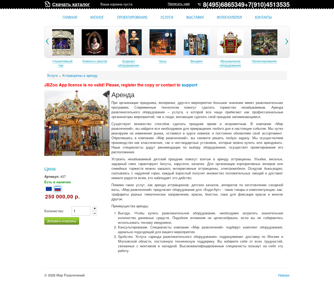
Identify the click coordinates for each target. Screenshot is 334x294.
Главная (70, 17)
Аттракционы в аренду (80, 75)
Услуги (166, 17)
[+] (94, 208)
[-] (94, 213)
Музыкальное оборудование (230, 63)
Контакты (263, 17)
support (189, 85)
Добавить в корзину (61, 221)
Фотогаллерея (229, 17)
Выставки (195, 17)
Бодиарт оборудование (128, 63)
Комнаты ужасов (94, 61)
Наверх (284, 275)
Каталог (97, 17)
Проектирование (132, 17)
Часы (162, 61)
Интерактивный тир (61, 63)
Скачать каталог (71, 4)
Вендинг (196, 61)
